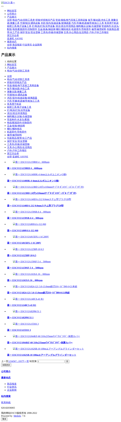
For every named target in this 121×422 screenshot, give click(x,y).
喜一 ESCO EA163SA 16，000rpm (24, 280)
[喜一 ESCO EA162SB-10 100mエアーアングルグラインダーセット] (48, 348)
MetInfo (17, 416)
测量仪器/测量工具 (17, 91)
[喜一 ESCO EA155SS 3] (26, 324)
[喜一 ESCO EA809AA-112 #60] (29, 224)
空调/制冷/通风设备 (30, 23)
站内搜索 (12, 48)
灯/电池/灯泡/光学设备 (43, 26)
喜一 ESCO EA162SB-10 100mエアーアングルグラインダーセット (41, 355)
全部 (9, 20)
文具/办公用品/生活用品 (76, 32)
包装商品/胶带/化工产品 (19, 138)
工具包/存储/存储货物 (52, 32)
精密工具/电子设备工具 (19, 26)
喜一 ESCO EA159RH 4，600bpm (24, 168)
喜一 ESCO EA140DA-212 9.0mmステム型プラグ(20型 (35, 205)
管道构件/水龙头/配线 (18, 119)
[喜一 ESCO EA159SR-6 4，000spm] (32, 212)
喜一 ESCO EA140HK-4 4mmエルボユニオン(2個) (33, 180)
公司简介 (12, 14)
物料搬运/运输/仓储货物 (88, 26)
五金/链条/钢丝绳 (46, 29)
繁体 (4, 419)
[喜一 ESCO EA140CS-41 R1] (28, 299)
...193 (19, 361)
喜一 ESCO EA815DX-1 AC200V (24, 243)
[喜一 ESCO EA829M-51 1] (27, 311)
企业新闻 (37, 44)
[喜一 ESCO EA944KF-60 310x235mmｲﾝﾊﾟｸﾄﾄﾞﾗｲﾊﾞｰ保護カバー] (46, 336)
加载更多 (6, 365)
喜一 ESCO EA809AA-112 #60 (22, 230)
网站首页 (12, 10)
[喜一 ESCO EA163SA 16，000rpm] (31, 274)
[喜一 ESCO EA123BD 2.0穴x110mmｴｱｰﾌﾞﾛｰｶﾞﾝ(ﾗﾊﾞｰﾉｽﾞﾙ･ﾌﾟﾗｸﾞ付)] (48, 187)
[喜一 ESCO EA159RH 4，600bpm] (31, 162)
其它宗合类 (13, 35)
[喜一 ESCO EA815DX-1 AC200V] (31, 236)
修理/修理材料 (98, 29)
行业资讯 (27, 44)
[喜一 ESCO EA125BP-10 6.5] (28, 249)
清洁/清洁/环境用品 (65, 26)
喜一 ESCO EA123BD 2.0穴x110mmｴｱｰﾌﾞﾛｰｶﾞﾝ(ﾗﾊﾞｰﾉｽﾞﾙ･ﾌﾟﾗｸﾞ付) (41, 193)
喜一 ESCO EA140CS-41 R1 (21, 305)
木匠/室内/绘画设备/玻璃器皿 (56, 23)
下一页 (25, 361)
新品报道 (17, 44)
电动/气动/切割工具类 (23, 20)
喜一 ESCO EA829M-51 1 (20, 317)
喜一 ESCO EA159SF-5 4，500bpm (25, 268)
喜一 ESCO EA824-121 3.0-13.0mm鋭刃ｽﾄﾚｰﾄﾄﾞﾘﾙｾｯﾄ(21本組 (38, 292)
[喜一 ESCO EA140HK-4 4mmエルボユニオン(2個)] (40, 174)
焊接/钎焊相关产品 (45, 20)
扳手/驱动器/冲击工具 (99, 20)
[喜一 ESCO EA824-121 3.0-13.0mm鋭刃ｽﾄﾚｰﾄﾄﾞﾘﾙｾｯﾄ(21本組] (45, 286)
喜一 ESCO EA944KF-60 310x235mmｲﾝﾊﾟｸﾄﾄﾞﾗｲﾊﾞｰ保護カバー (40, 342)
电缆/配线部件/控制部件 (24, 29)
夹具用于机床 (111, 23)
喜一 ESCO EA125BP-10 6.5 (21, 255)
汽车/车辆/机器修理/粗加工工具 (87, 23)
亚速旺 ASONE (15, 38)
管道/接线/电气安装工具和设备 (71, 20)
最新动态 (12, 41)
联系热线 (6, 402)
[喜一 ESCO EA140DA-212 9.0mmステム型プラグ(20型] (42, 199)
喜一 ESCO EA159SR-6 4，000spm (25, 218)
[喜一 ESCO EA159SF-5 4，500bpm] (32, 261)
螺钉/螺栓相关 (63, 29)
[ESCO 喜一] (60, 2)
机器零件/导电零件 (81, 29)
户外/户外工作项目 (99, 32)
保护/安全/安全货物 (30, 32)
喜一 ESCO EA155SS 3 (19, 330)
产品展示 (12, 17)
